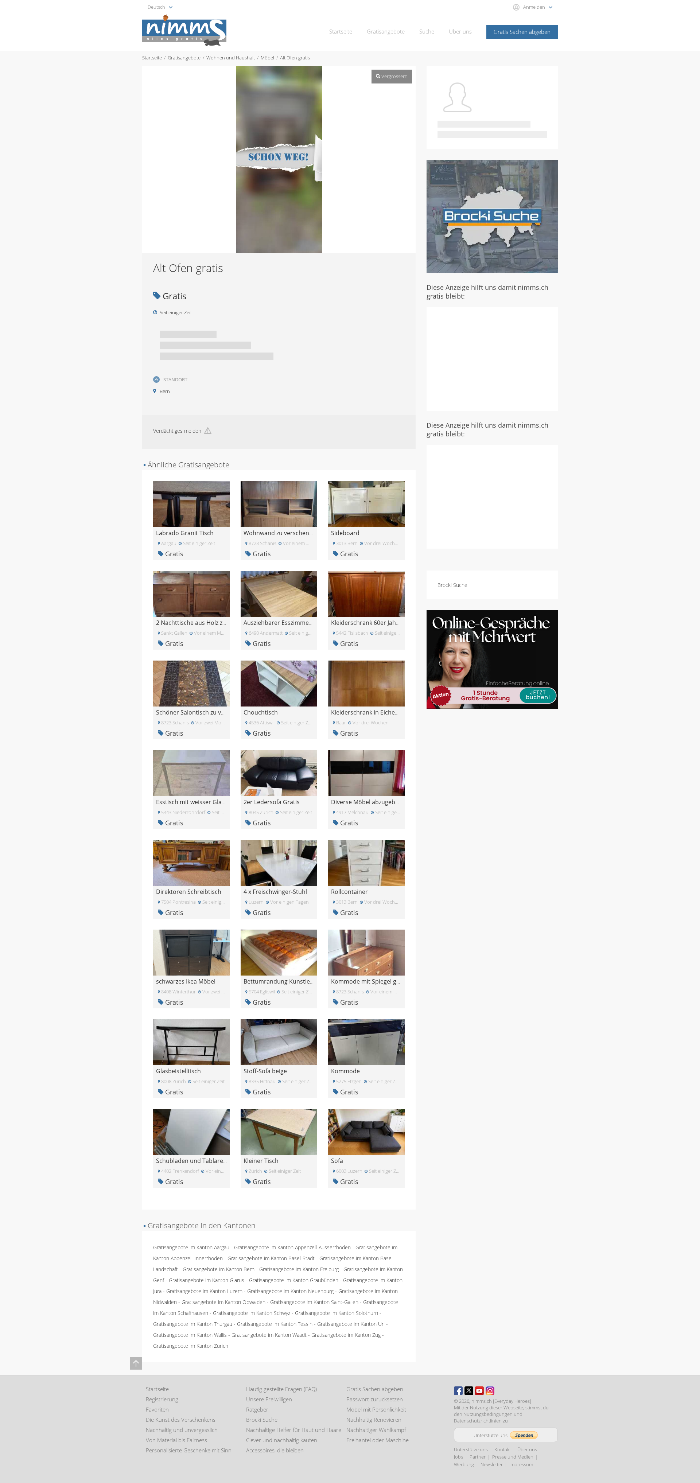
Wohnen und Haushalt (230, 57)
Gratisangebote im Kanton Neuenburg (290, 1291)
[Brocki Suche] (492, 216)
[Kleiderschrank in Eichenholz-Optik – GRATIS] (366, 683)
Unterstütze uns (471, 1449)
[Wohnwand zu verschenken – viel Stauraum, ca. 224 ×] (279, 503)
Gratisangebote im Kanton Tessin (274, 1323)
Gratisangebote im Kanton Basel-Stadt (271, 1258)
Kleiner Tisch (261, 1161)
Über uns (460, 31)
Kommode (345, 1071)
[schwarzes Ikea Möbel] (191, 952)
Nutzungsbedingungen (488, 1414)
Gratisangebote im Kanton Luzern (204, 1291)
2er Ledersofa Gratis (272, 802)
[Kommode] (366, 1041)
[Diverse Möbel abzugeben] (366, 772)
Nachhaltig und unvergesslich (182, 1429)
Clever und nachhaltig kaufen (281, 1440)
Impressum (521, 1464)
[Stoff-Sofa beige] (279, 1041)
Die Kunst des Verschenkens (180, 1419)
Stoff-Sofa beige (265, 1071)
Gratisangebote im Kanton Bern (218, 1269)
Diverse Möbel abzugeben (366, 802)
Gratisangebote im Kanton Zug (346, 1334)
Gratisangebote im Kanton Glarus (206, 1280)
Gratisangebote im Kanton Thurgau (192, 1323)
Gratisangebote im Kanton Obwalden (223, 1302)
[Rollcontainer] (366, 862)
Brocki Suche (452, 584)
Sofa (337, 1161)
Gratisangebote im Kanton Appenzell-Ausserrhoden (292, 1247)
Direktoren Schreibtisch (188, 892)
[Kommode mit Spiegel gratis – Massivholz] (366, 952)
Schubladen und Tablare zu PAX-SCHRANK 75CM (222, 1161)
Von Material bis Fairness (176, 1440)
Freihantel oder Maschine (377, 1440)
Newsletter (492, 1464)
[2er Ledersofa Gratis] (279, 772)
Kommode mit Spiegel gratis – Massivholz (387, 981)
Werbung (464, 1464)
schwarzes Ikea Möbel (185, 981)
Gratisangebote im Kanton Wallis (190, 1334)
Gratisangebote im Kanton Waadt (269, 1334)
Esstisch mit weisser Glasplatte (198, 802)
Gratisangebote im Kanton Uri (351, 1323)
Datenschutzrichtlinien (478, 1420)
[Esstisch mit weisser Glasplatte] (191, 772)
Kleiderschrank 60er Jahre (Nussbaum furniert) (395, 623)
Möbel (267, 57)
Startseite (340, 31)
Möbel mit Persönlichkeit (376, 1409)
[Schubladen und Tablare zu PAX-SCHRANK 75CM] (191, 1131)
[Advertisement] (492, 358)
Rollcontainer (349, 892)
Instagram (490, 1390)
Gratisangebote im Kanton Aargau (191, 1247)
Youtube (479, 1390)
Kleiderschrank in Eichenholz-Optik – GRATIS (391, 712)
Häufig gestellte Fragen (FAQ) (281, 1389)
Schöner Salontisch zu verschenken (204, 712)
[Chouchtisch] (279, 683)
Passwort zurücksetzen (374, 1399)
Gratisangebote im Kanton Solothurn (336, 1312)
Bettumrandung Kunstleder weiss (290, 981)
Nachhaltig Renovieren (373, 1419)
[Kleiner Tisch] (279, 1131)
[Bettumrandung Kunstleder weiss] (279, 952)
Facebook (458, 1390)
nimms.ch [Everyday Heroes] (501, 1401)
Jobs (458, 1456)
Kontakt (502, 1449)
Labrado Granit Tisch (185, 533)
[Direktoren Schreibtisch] (191, 862)
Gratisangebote (386, 31)
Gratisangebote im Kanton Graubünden (293, 1280)
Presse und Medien (512, 1456)
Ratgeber (257, 1409)
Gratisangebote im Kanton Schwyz (251, 1312)
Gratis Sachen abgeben (522, 31)
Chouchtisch (261, 712)
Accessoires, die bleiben (275, 1450)
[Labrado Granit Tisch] (191, 503)
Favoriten (157, 1409)
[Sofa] (366, 1131)
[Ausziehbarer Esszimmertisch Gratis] (279, 593)
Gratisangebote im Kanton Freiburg (299, 1269)
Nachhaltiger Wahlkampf (376, 1429)
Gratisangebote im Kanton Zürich (190, 1345)
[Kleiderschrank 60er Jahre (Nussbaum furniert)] (366, 593)
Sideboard (345, 533)
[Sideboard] (366, 503)
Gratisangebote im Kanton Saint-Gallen (314, 1302)
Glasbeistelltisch (178, 1071)
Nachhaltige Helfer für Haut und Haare (293, 1429)
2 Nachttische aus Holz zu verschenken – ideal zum (225, 623)
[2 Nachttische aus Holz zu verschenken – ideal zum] (191, 593)
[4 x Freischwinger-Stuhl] (279, 862)
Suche (426, 31)
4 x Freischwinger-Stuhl (275, 892)
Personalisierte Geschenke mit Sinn (189, 1450)
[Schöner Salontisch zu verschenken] (191, 683)
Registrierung (162, 1399)
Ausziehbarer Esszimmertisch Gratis (293, 623)
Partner (478, 1456)
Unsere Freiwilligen (269, 1399)
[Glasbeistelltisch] (191, 1041)
